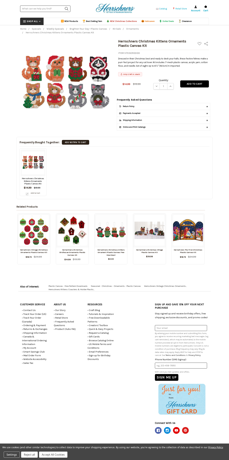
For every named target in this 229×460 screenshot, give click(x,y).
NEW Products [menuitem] (69, 21)
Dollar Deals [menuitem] (166, 21)
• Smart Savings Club (33, 351)
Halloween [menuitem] (148, 21)
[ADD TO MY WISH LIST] (43, 220)
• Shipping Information (34, 333)
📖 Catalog (161, 8)
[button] (182, 399)
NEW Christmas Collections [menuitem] (121, 21)
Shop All (32, 21)
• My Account (29, 347)
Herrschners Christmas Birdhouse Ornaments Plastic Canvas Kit (72, 252)
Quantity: (163, 80)
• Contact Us (29, 310)
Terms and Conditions (176, 355)
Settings (12, 454)
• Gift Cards (94, 336)
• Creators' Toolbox (98, 325)
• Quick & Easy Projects (100, 329)
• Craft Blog (94, 310)
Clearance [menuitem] (185, 21)
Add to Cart (35, 193)
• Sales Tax (27, 363)
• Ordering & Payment (34, 325)
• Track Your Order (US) (34, 314)
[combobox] (45, 9)
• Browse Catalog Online (100, 340)
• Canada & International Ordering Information (34, 340)
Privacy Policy (194, 355)
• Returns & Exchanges (34, 329)
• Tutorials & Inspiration (101, 314)
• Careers (59, 314)
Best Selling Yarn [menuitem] (92, 21)
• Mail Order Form (31, 355)
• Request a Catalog (98, 333)
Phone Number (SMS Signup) (170, 359)
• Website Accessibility (34, 359)
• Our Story (60, 310)
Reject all (29, 454)
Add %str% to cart (75, 142)
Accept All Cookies (53, 454)
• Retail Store (61, 317)
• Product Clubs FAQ (65, 329)
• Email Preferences (98, 351)
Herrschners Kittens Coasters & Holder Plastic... (72, 289)
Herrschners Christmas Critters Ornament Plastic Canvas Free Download (111, 252)
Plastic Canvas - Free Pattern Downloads (68, 286)
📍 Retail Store (179, 8)
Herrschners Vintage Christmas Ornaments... (165, 286)
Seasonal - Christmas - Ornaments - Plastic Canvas (116, 286)
